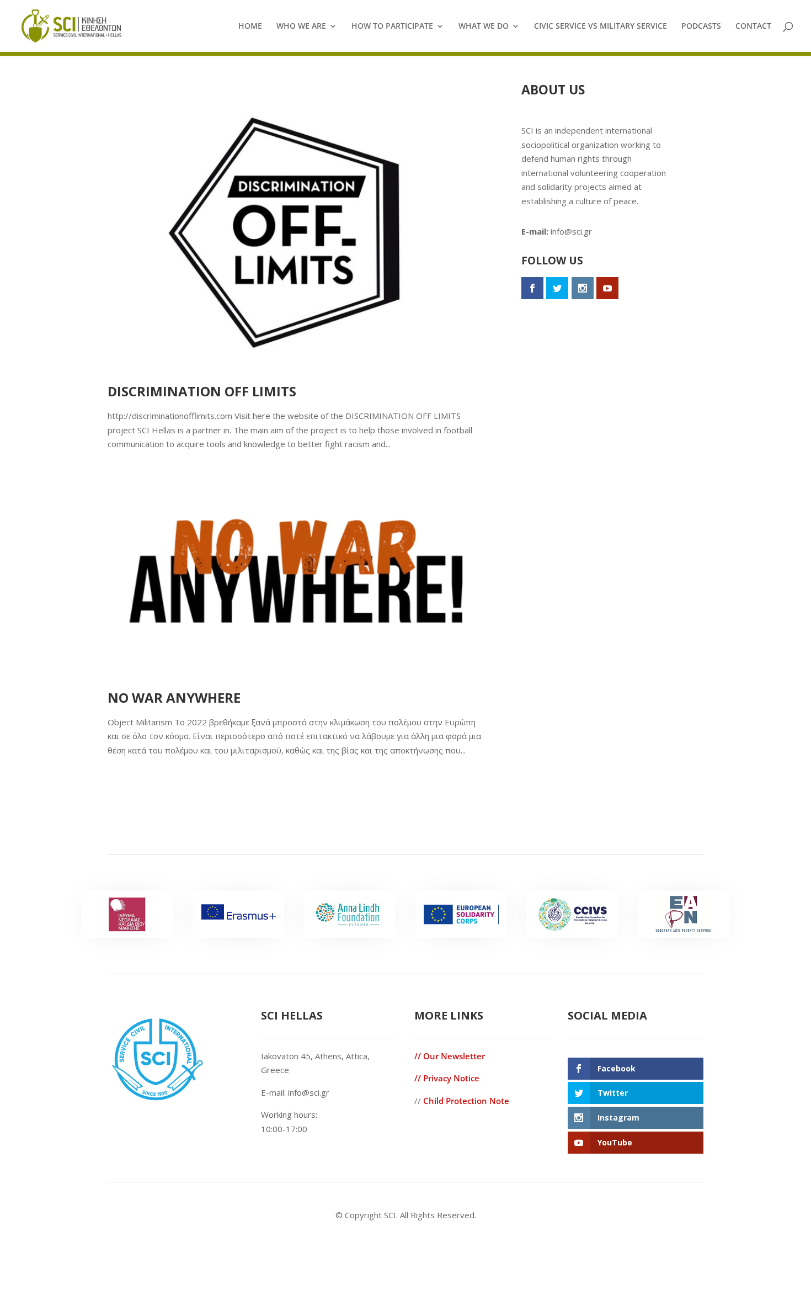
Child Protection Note (466, 1100)
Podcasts (701, 26)
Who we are (301, 26)
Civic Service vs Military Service (600, 26)
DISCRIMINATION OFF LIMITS (202, 391)
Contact (753, 26)
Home (250, 26)
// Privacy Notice (446, 1078)
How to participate (392, 26)
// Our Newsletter (449, 1055)
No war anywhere (174, 697)
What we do (483, 26)
